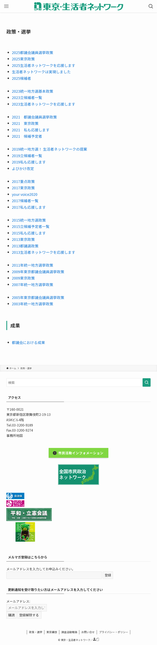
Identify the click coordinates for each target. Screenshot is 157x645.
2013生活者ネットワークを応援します (43, 252)
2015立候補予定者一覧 (30, 226)
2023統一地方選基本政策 (32, 91)
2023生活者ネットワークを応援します (43, 104)
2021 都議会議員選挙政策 (34, 117)
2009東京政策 (23, 278)
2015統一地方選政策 (29, 220)
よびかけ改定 (23, 168)
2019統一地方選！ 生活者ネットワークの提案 (49, 149)
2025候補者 (21, 78)
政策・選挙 (35, 632)
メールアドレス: (18, 601)
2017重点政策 (23, 181)
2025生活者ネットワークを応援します (43, 65)
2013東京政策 (23, 239)
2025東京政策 (23, 58)
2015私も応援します (29, 233)
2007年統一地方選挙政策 (32, 284)
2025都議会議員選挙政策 (32, 52)
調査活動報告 (69, 632)
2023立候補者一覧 (27, 97)
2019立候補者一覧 (27, 155)
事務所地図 (14, 435)
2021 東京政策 (25, 123)
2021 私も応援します (30, 129)
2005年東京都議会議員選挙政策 (38, 297)
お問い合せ (88, 632)
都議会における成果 (28, 342)
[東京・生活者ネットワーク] (78, 6)
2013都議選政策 (25, 245)
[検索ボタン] (151, 6)
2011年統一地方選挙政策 (32, 265)
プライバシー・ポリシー (113, 632)
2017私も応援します (29, 207)
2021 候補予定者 (27, 136)
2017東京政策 (23, 187)
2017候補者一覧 (25, 200)
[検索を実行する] (146, 382)
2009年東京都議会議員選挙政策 (38, 271)
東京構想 (51, 632)
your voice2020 (24, 194)
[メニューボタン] (6, 6)
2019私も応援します (29, 162)
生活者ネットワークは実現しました (41, 71)
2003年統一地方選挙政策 (32, 303)
